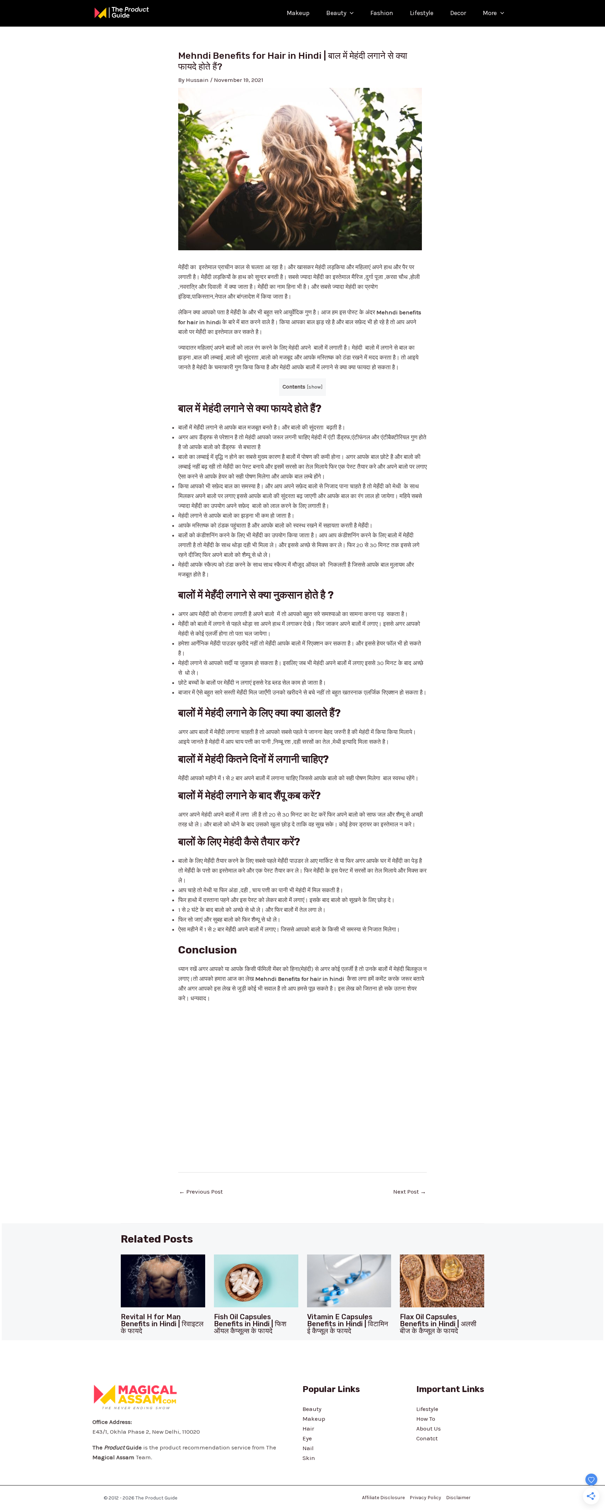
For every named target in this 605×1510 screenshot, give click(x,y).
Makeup (298, 13)
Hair (308, 1428)
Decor (458, 13)
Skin (308, 1457)
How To (425, 1418)
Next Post (409, 1191)
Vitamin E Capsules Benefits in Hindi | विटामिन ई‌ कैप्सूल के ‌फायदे (347, 1324)
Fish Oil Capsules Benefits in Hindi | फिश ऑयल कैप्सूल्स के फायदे (250, 1324)
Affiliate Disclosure (383, 1498)
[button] (350, 13)
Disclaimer (458, 1498)
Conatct (427, 1438)
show (314, 387)
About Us (428, 1428)
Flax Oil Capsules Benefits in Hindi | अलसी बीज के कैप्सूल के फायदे (438, 1324)
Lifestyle (421, 13)
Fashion (381, 13)
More (490, 13)
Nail (308, 1448)
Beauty (336, 13)
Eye (307, 1438)
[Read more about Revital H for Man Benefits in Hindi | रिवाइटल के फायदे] (163, 1280)
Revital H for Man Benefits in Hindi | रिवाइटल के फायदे (162, 1324)
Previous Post (201, 1191)
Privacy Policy (425, 1498)
